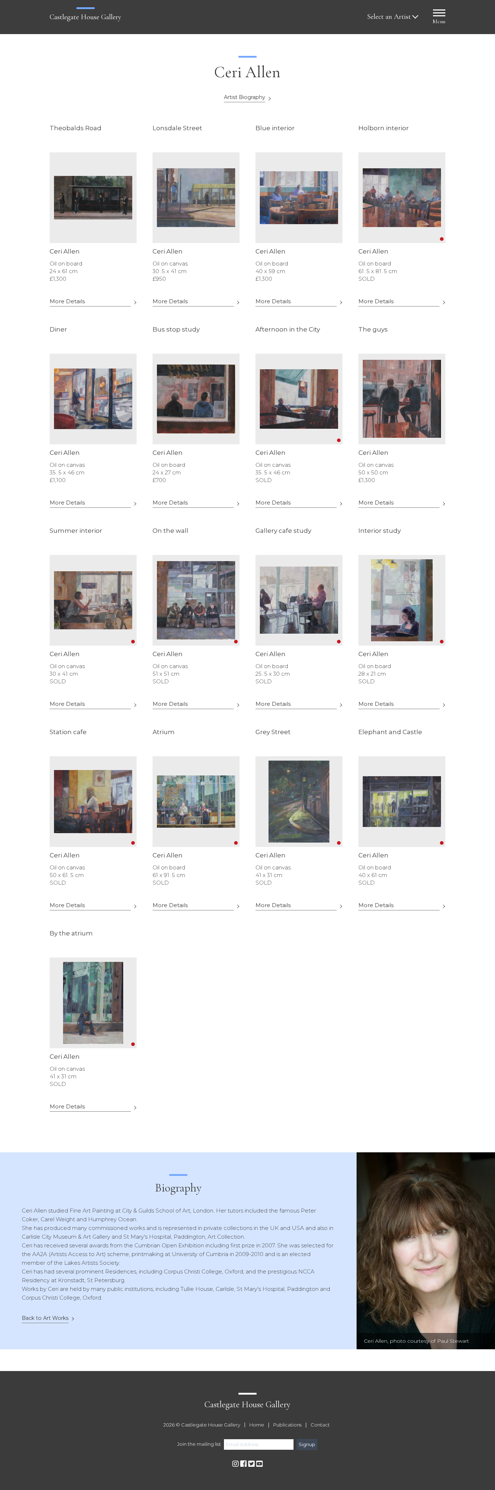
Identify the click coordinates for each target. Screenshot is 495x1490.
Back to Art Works (45, 1318)
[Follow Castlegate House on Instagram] (235, 1464)
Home (256, 1425)
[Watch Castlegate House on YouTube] (259, 1464)
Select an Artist (389, 17)
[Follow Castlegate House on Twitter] (251, 1464)
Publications (287, 1425)
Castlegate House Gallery (85, 17)
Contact (320, 1425)
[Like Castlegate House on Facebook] (243, 1464)
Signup (307, 1444)
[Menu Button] (439, 13)
